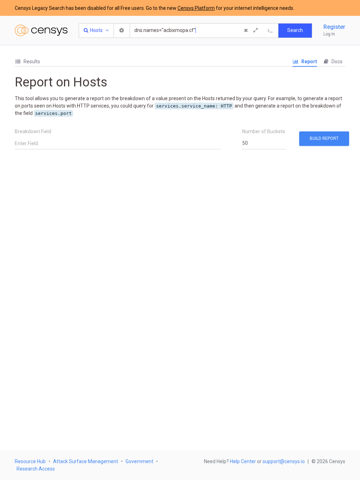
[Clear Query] (246, 31)
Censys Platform (196, 8)
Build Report (324, 138)
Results (31, 61)
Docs (336, 61)
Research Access (36, 469)
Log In (329, 34)
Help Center (243, 461)
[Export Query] (270, 31)
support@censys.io (284, 461)
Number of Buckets (263, 131)
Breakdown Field (33, 131)
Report (308, 61)
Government (139, 461)
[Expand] (255, 31)
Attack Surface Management (85, 461)
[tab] (27, 61)
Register (334, 27)
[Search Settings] (122, 31)
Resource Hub (30, 461)
